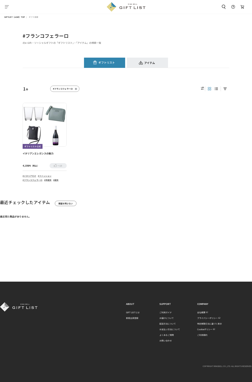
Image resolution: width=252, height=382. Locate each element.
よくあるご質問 (166, 334)
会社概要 (201, 312)
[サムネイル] (209, 88)
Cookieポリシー (204, 329)
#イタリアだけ (29, 175)
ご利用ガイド (165, 312)
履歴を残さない (65, 203)
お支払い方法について (169, 329)
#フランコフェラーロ (63, 88)
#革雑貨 (47, 180)
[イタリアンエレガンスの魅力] (45, 125)
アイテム (149, 63)
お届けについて (166, 318)
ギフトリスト (106, 62)
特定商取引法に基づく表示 (209, 323)
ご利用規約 (202, 334)
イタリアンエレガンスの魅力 (38, 153)
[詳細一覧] (216, 88)
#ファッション (44, 175)
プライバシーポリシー (207, 318)
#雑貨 (55, 180)
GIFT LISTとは (133, 312)
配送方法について (167, 323)
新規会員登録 (132, 318)
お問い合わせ (165, 340)
